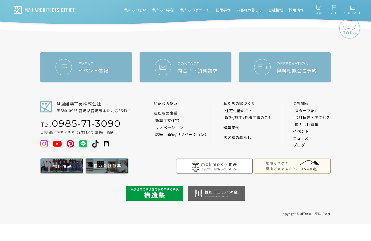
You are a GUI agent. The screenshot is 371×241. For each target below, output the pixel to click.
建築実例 (231, 127)
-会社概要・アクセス (311, 117)
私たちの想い (166, 103)
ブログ (299, 144)
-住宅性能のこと (238, 110)
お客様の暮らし (237, 137)
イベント (301, 131)
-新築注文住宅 (166, 120)
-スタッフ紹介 (306, 110)
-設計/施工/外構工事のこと (247, 117)
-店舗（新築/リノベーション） (181, 134)
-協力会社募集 (306, 124)
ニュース (301, 138)
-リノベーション (168, 127)
